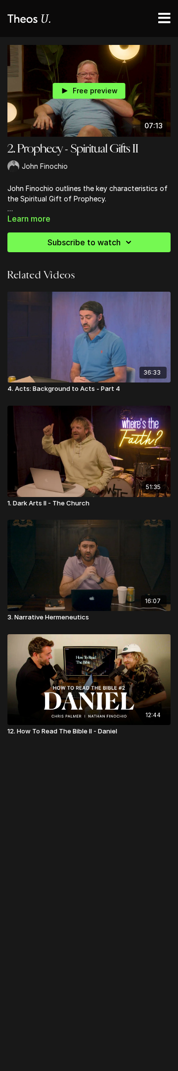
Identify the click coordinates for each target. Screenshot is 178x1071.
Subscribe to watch (84, 242)
